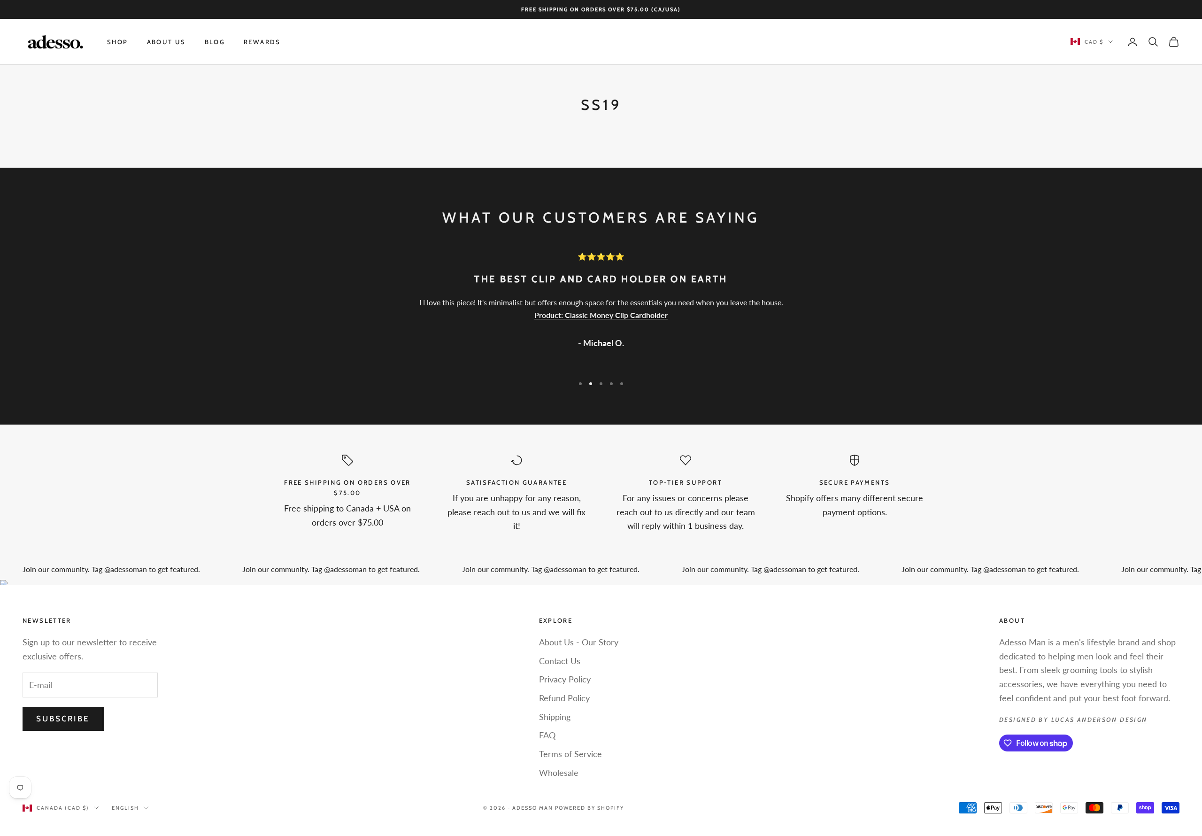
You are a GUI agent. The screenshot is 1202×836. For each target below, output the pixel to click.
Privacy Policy (565, 679)
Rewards (262, 42)
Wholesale (558, 772)
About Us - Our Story (578, 642)
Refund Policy (564, 698)
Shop (117, 42)
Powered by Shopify (589, 808)
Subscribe (63, 718)
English (125, 808)
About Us (166, 42)
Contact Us (559, 661)
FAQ (547, 735)
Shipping (554, 717)
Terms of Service (570, 754)
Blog (215, 42)
